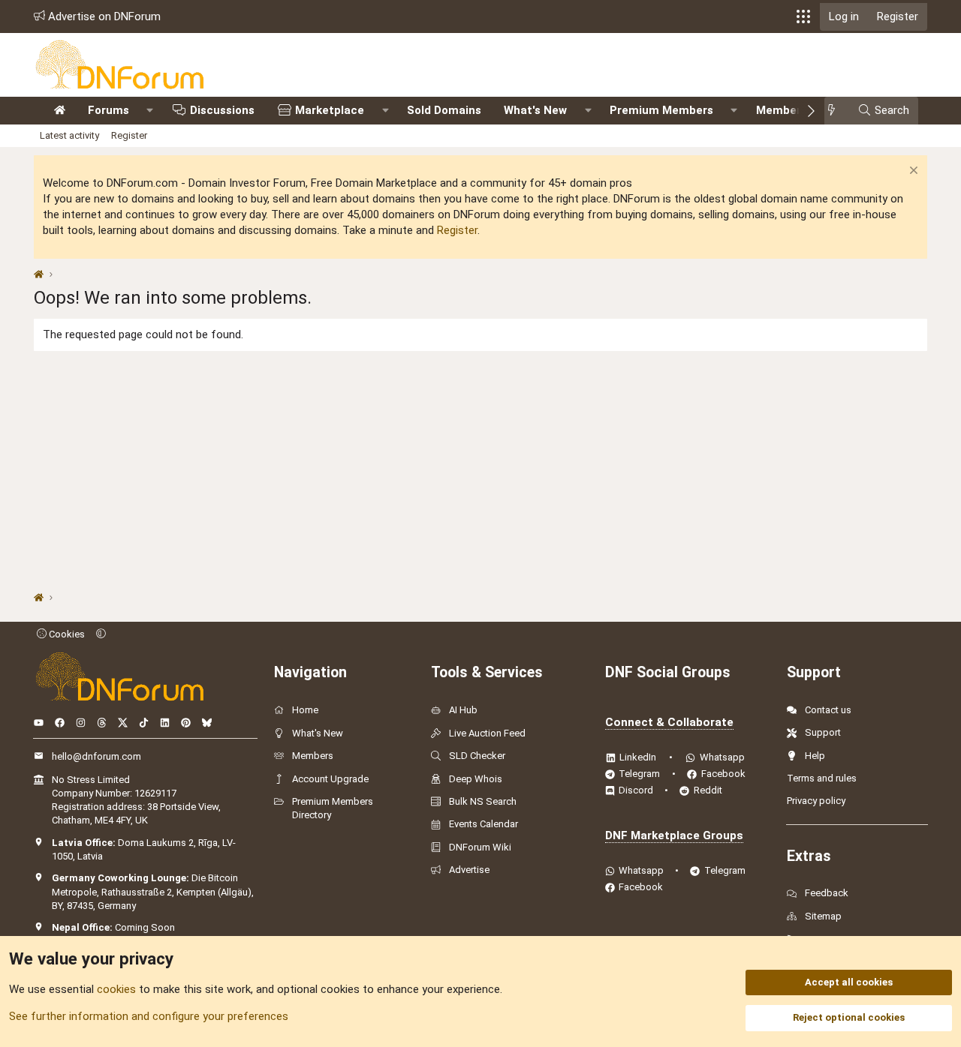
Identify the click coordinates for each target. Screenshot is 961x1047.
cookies (116, 989)
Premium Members (661, 110)
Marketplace (329, 110)
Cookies (66, 634)
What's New (535, 110)
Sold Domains (444, 110)
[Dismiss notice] (911, 172)
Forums (108, 110)
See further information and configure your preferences (148, 1016)
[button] (803, 16)
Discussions (222, 110)
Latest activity (69, 135)
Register (129, 135)
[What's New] (836, 110)
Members (781, 110)
